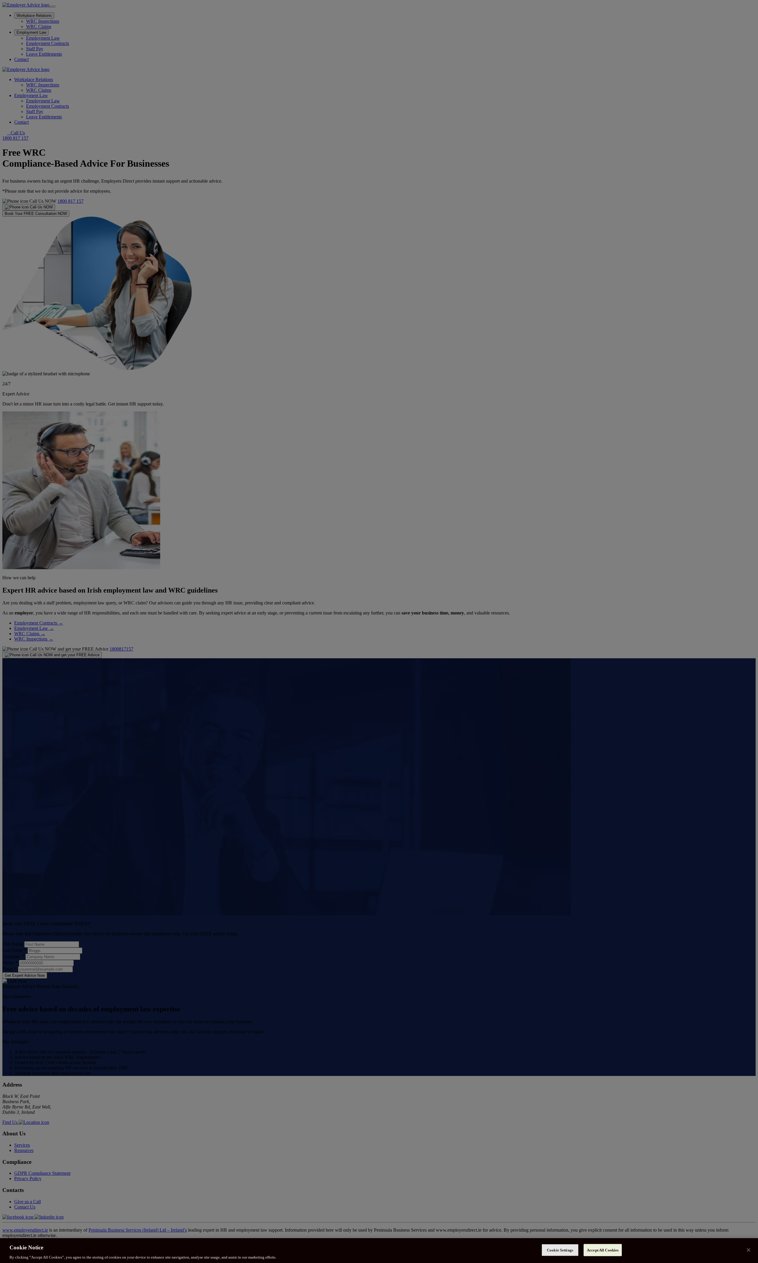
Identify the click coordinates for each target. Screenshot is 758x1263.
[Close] (748, 1249)
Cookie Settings (560, 1250)
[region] (379, 1250)
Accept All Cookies (603, 1250)
